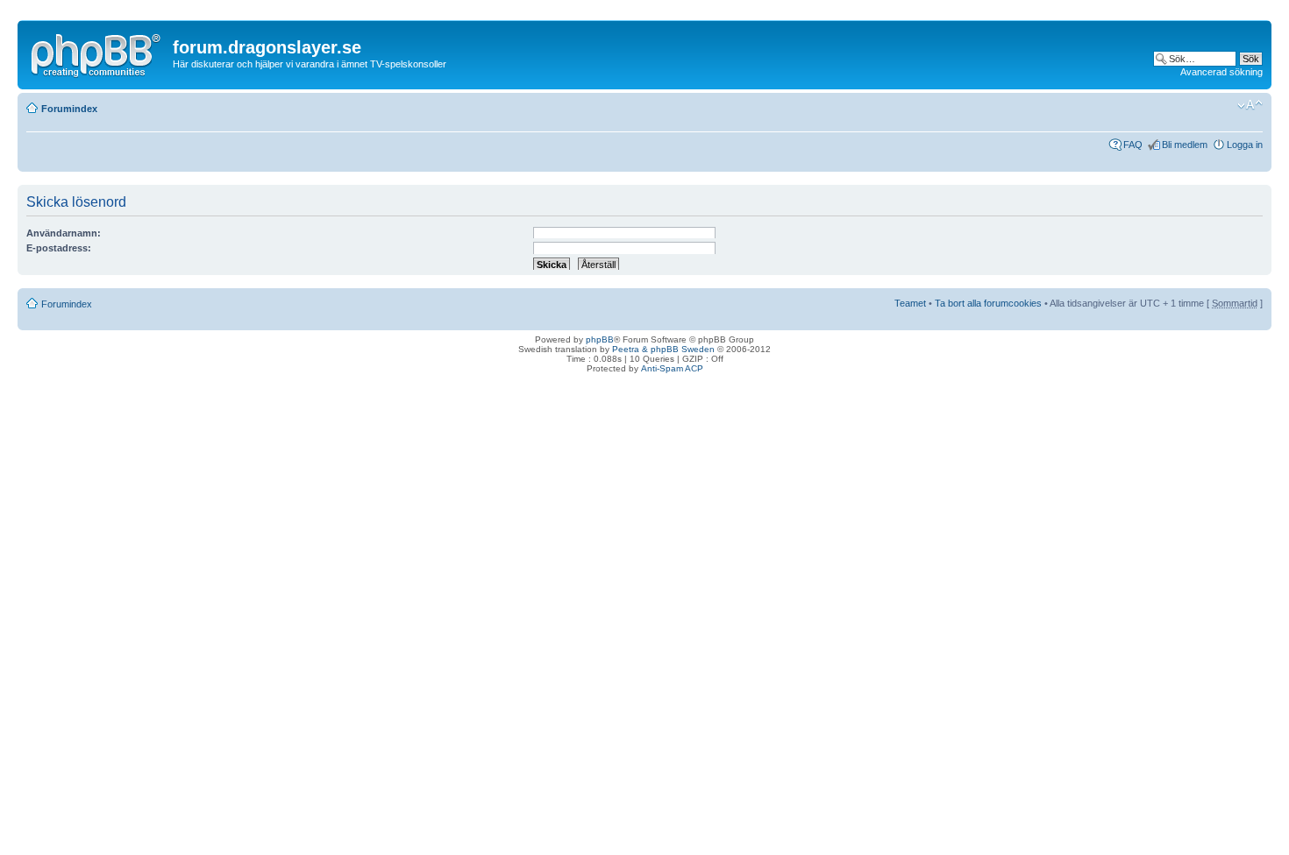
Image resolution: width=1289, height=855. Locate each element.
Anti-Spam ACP (672, 368)
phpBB (600, 339)
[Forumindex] (97, 52)
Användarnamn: (63, 233)
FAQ (1133, 144)
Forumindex (69, 108)
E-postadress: (58, 248)
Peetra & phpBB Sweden (663, 349)
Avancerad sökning (1221, 72)
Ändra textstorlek (1250, 105)
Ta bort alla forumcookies (988, 303)
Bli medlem (1184, 144)
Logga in (1245, 144)
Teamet (910, 303)
